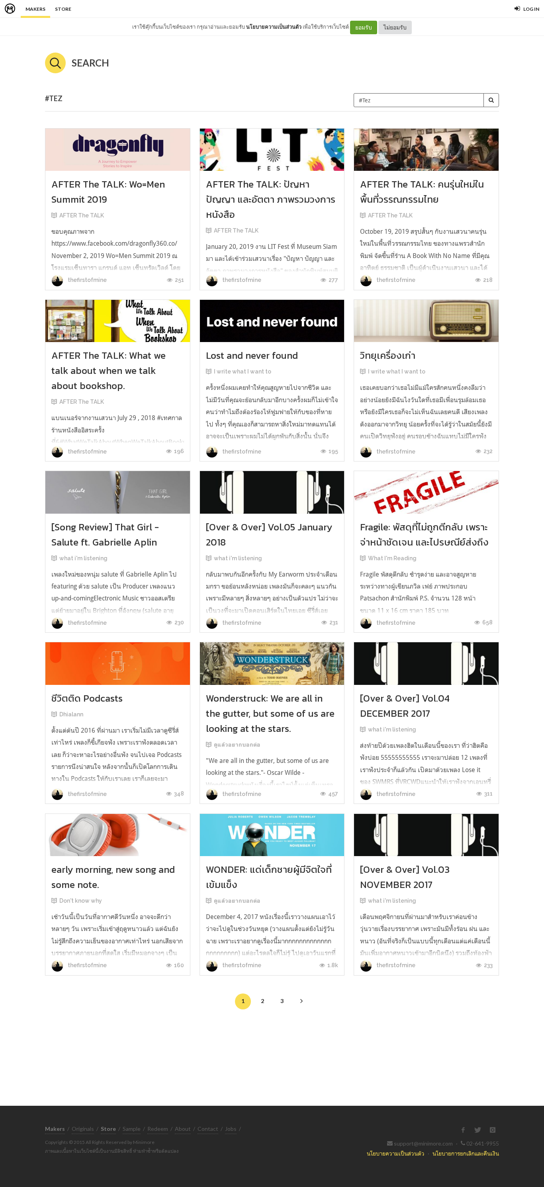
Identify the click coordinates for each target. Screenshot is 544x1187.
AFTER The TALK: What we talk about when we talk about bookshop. (108, 370)
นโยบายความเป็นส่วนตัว (273, 26)
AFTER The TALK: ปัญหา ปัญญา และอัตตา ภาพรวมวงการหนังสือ (270, 199)
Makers (35, 9)
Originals (83, 1128)
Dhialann (71, 714)
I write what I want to (242, 371)
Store (63, 9)
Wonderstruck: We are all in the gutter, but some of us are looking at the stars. (270, 713)
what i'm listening (83, 558)
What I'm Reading (392, 558)
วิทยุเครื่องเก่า (387, 355)
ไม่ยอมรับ (395, 27)
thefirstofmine (87, 280)
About (183, 1128)
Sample (132, 1128)
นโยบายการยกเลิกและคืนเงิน (465, 1153)
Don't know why (80, 901)
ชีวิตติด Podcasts (87, 698)
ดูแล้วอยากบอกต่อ (237, 744)
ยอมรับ (363, 27)
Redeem (157, 1128)
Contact (208, 1128)
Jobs (231, 1128)
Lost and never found (252, 355)
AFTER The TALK (81, 215)
